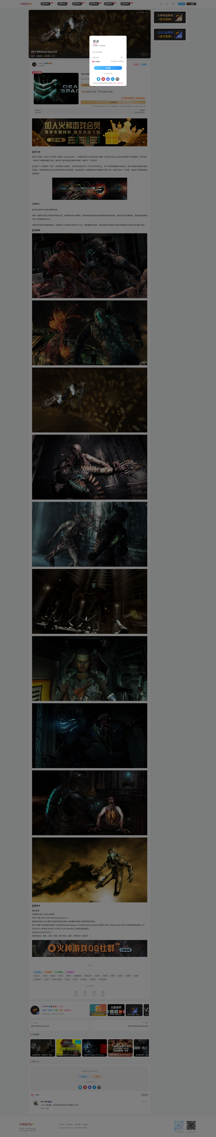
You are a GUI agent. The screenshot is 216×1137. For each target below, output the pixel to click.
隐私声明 (120, 83)
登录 (108, 68)
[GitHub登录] (117, 79)
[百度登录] (108, 79)
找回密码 (114, 61)
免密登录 (121, 61)
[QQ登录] (98, 79)
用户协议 (113, 83)
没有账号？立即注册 (99, 46)
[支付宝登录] (113, 79)
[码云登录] (103, 79)
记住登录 (97, 61)
